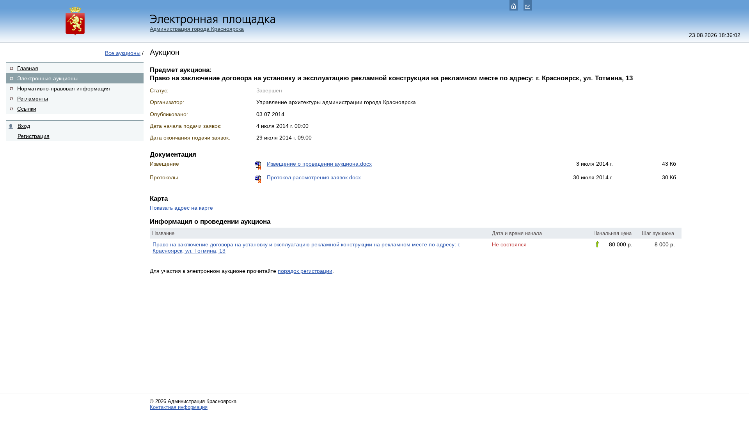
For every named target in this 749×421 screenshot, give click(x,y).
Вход (24, 126)
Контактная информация (179, 407)
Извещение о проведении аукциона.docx (319, 164)
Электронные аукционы (47, 78)
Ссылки (26, 109)
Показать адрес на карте (181, 208)
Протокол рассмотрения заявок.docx (314, 177)
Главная (27, 68)
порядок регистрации (305, 271)
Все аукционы (122, 53)
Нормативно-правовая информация (63, 88)
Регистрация (34, 136)
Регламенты (32, 99)
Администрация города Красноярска (197, 29)
